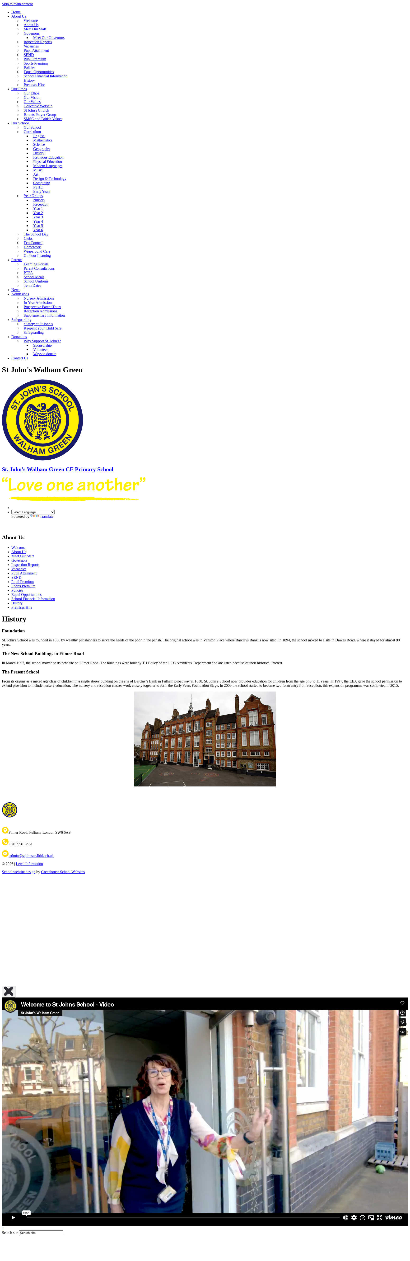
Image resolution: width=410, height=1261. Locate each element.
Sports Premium (23, 586)
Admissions (20, 294)
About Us (18, 16)
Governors (19, 560)
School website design (18, 872)
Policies (17, 590)
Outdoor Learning (37, 256)
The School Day (36, 234)
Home (16, 12)
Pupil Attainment (24, 573)
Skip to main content (17, 4)
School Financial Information (45, 76)
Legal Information (29, 864)
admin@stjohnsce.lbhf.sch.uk (31, 856)
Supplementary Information (44, 315)
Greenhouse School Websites (63, 872)
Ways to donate (44, 354)
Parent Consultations (39, 268)
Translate (46, 516)
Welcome (18, 548)
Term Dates (32, 285)
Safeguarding (34, 332)
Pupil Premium (22, 582)
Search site (10, 1233)
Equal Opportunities (26, 595)
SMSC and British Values (43, 119)
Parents (16, 260)
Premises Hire (34, 85)
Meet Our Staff (22, 556)
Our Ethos (19, 89)
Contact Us (19, 358)
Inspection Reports (25, 565)
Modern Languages (47, 166)
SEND (16, 577)
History (17, 603)
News (15, 290)
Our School (20, 123)
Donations (19, 337)
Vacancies (18, 569)
